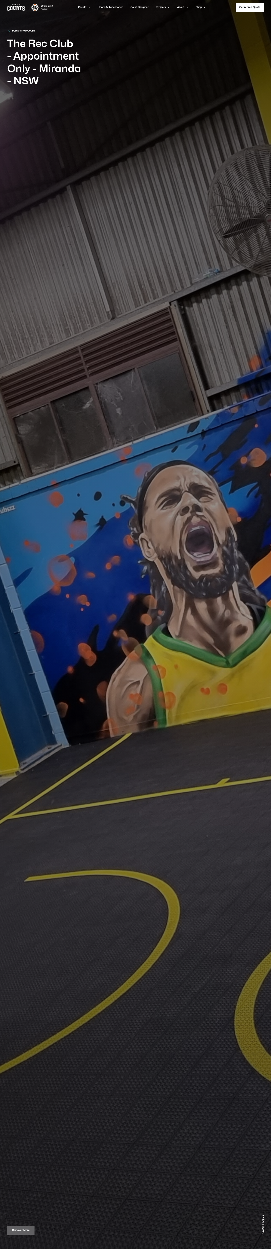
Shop (199, 7)
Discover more (21, 1230)
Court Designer (139, 7)
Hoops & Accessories (110, 7)
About (180, 7)
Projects (161, 7)
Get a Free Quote (249, 7)
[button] (84, 7)
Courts (82, 7)
